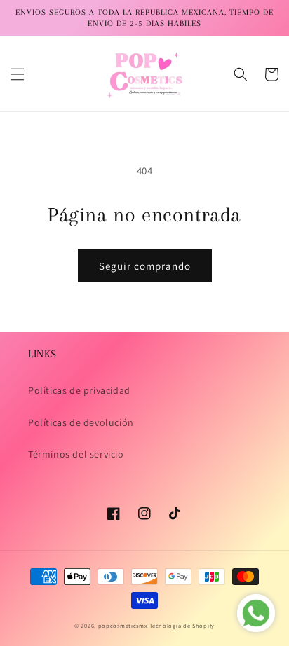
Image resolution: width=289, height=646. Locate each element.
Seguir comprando (145, 266)
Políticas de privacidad (79, 390)
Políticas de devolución (81, 422)
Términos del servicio (76, 454)
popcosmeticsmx (123, 625)
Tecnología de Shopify (182, 625)
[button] (17, 74)
